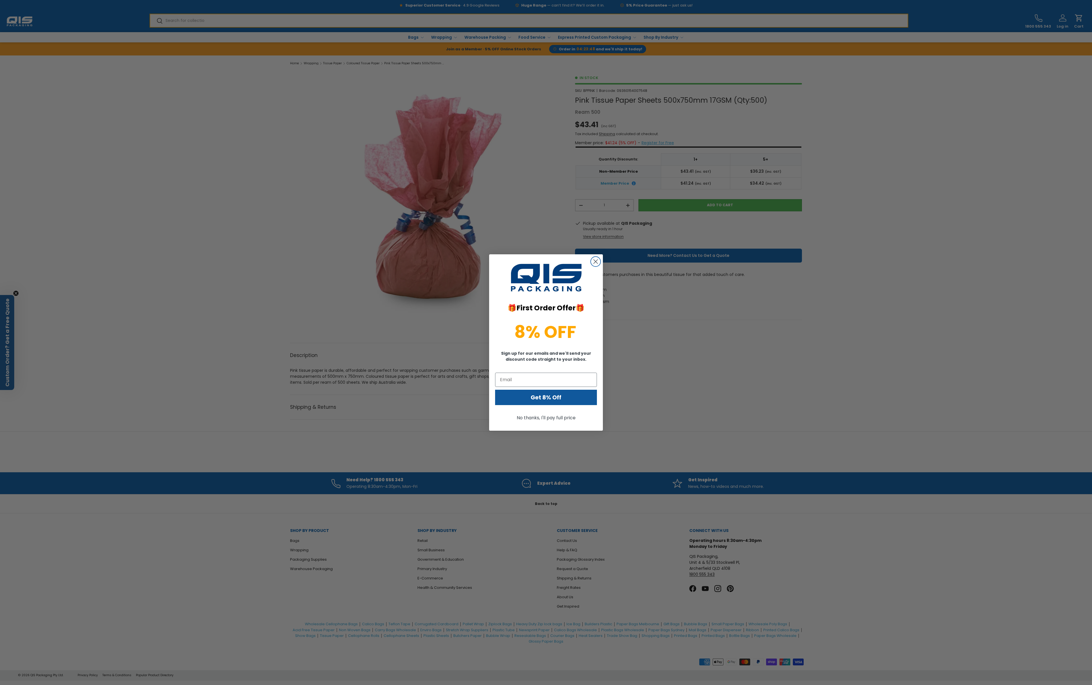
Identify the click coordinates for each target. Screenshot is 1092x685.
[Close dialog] (596, 262)
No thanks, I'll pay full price (546, 417)
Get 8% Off (546, 397)
